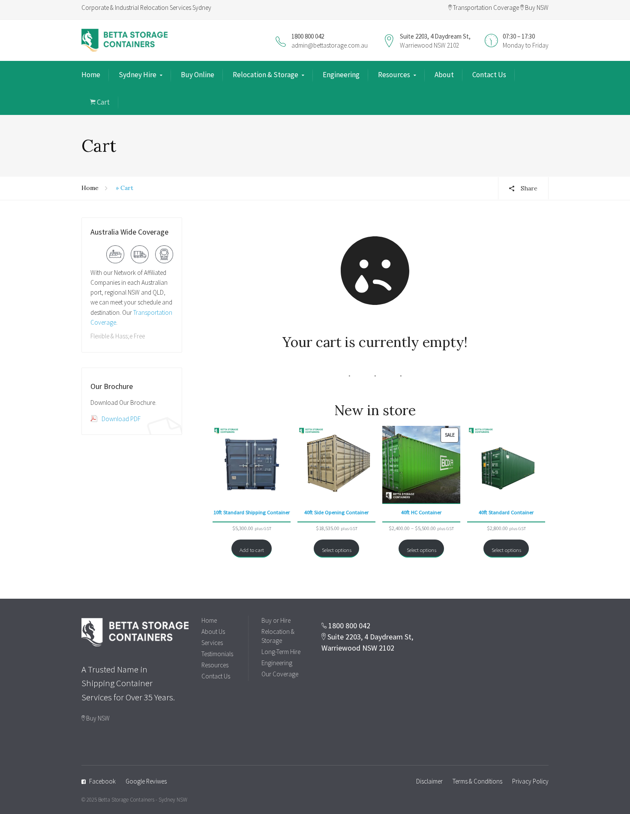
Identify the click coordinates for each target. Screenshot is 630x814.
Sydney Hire (137, 74)
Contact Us (489, 74)
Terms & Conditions (477, 781)
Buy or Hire (276, 620)
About (444, 74)
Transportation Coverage (485, 7)
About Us (213, 631)
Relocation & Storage (265, 74)
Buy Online (197, 74)
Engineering (341, 74)
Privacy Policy (530, 781)
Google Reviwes (146, 781)
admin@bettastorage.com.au (329, 45)
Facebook (102, 781)
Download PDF (121, 419)
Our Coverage (279, 674)
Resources (394, 74)
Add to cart (252, 549)
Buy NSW (536, 7)
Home (90, 74)
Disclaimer (429, 781)
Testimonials (217, 654)
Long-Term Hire (280, 652)
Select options (336, 549)
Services (212, 643)
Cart (103, 102)
